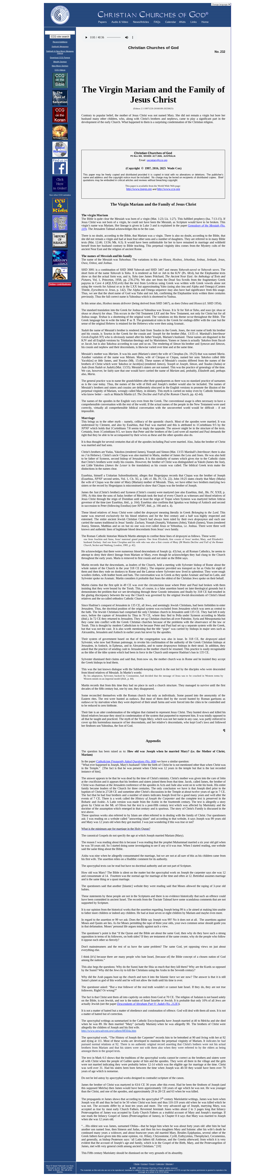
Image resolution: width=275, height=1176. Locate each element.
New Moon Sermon (60, 66)
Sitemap (169, 1164)
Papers (102, 21)
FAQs (157, 21)
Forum (152, 1164)
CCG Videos (60, 70)
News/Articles (141, 21)
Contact (144, 1164)
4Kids (182, 21)
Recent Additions (60, 42)
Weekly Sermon (60, 62)
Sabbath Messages (60, 46)
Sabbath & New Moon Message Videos (60, 52)
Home (205, 21)
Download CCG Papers (60, 57)
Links (193, 21)
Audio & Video (119, 21)
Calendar (170, 21)
